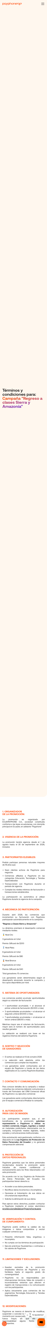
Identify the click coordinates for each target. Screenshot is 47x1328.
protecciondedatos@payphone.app (21, 1208)
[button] (42, 4)
